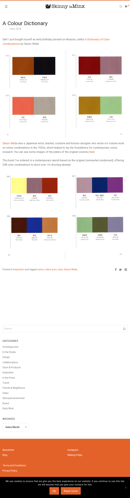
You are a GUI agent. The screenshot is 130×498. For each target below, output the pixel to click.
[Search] (120, 6)
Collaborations (10, 362)
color (60, 269)
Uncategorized (10, 346)
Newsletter (8, 450)
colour (40, 269)
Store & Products (12, 367)
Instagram (73, 450)
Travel (6, 382)
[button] (124, 328)
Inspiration (18, 269)
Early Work (8, 408)
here (92, 152)
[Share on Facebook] (115, 269)
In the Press (9, 377)
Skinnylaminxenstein (14, 398)
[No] (125, 487)
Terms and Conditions (14, 465)
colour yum (51, 269)
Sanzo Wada (10, 143)
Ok (54, 491)
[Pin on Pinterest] (125, 269)
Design (6, 357)
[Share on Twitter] (120, 269)
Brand (6, 403)
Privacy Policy (10, 470)
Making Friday (75, 455)
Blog (5, 455)
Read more (71, 491)
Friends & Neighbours (14, 387)
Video (6, 393)
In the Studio (9, 352)
